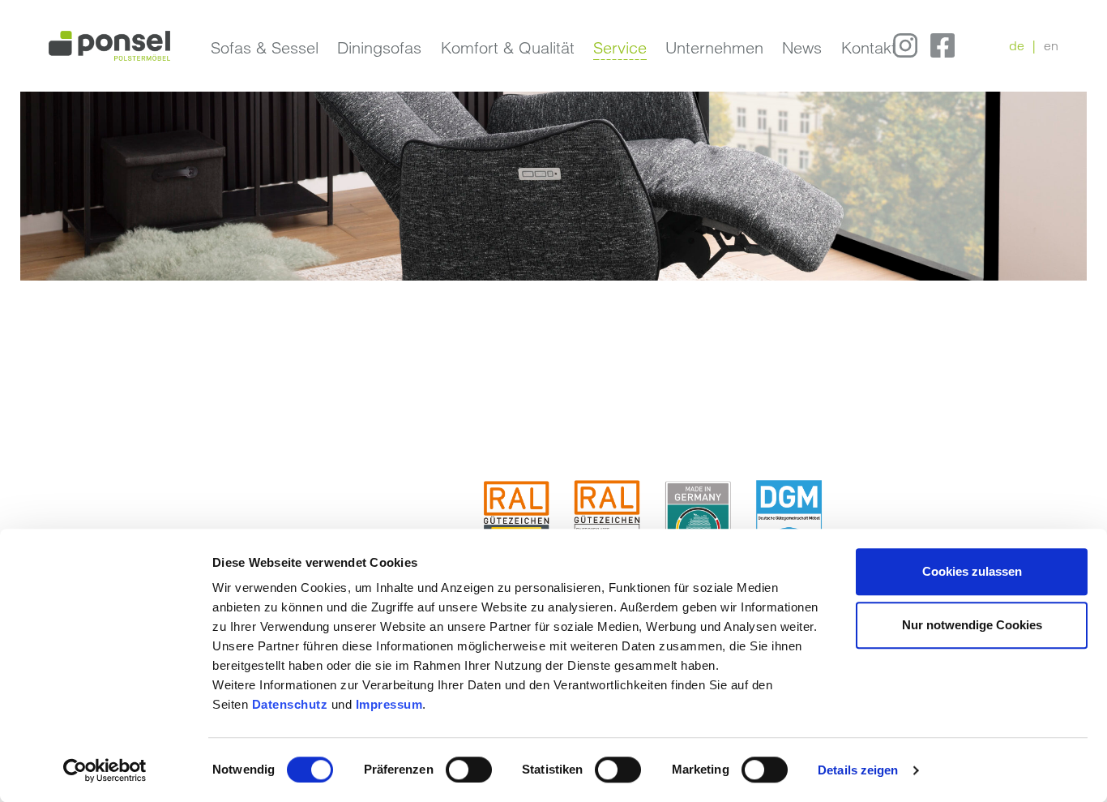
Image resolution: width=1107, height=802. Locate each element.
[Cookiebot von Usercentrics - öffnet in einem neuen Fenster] (105, 770)
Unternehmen (714, 47)
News (802, 47)
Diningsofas (379, 47)
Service (620, 47)
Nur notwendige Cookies (972, 625)
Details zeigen (858, 770)
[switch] (469, 770)
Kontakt (868, 47)
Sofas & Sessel (264, 47)
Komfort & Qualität (508, 47)
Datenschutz (291, 704)
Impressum (389, 704)
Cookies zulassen (972, 571)
